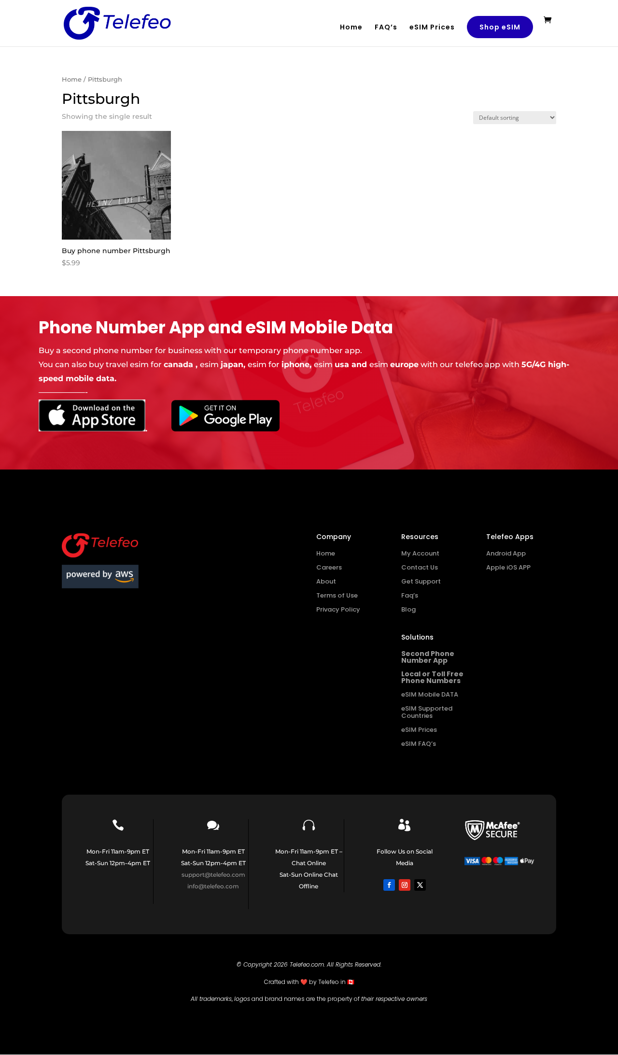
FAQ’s (386, 28)
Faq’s (409, 595)
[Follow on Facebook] (389, 885)
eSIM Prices (432, 28)
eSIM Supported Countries (426, 712)
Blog (408, 609)
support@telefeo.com (213, 874)
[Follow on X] (420, 885)
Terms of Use (337, 595)
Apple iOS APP (508, 567)
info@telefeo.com (213, 886)
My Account (420, 553)
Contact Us (419, 567)
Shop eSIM (499, 27)
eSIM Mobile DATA (429, 694)
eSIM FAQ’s (418, 743)
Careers (329, 567)
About (326, 581)
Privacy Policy (338, 609)
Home (351, 28)
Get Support (421, 581)
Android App (506, 553)
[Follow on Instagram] (404, 885)
